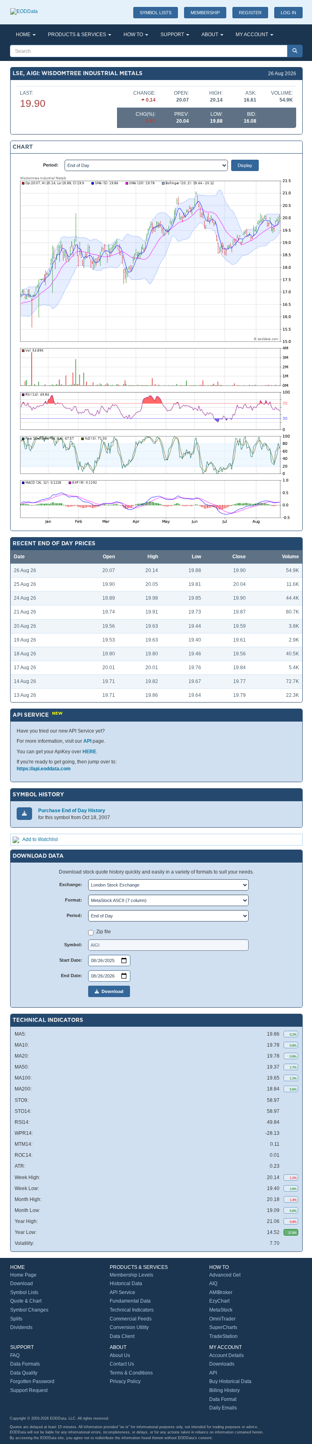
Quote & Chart (25, 1301)
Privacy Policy (125, 1381)
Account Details (226, 1355)
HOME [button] (24, 34)
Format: (73, 900)
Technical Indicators (132, 1310)
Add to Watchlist (40, 839)
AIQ (213, 1283)
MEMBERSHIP (205, 12)
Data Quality (23, 1373)
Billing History (224, 1390)
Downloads (221, 1364)
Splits (16, 1319)
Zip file (103, 931)
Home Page (23, 1275)
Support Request (29, 1390)
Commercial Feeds (131, 1319)
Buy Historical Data (230, 1381)
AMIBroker (220, 1292)
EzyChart (219, 1301)
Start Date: (70, 960)
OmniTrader (222, 1319)
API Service (122, 1292)
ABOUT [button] (210, 34)
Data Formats (25, 1364)
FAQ (15, 1355)
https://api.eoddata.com (44, 769)
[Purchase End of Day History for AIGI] (24, 813)
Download (111, 991)
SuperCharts (223, 1327)
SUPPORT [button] (172, 34)
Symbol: (73, 944)
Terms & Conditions (131, 1373)
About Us (120, 1355)
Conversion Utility (129, 1327)
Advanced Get (224, 1275)
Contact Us (122, 1364)
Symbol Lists (24, 1292)
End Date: (71, 975)
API (87, 741)
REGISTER (250, 12)
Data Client (122, 1336)
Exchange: (70, 884)
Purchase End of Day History (71, 810)
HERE (89, 752)
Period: (50, 165)
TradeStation (223, 1336)
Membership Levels (131, 1275)
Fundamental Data (130, 1301)
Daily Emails (223, 1408)
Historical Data (126, 1283)
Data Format (222, 1399)
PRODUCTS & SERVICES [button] (77, 34)
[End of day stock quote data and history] (24, 7)
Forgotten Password (32, 1381)
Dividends (21, 1327)
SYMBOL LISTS (155, 12)
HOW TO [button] (134, 34)
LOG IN (288, 12)
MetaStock (220, 1310)
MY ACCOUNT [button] (252, 34)
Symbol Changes (29, 1310)
